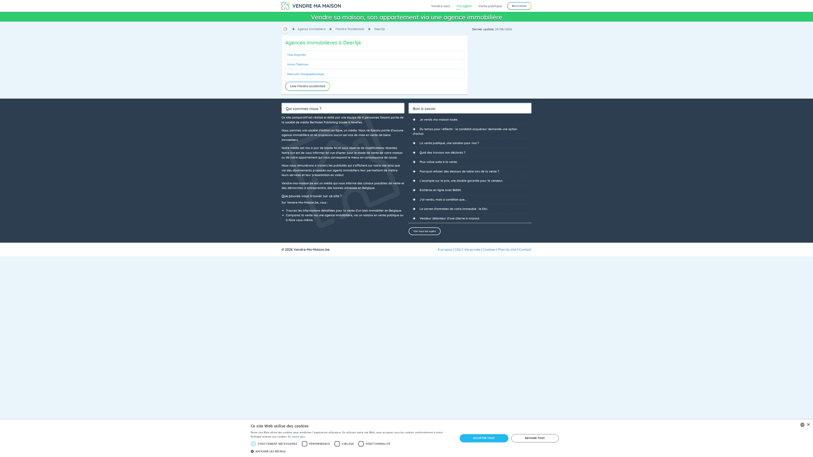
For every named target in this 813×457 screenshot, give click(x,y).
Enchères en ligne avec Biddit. (440, 190)
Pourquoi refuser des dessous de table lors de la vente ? (459, 171)
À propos (445, 249)
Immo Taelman (297, 64)
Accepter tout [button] (484, 438)
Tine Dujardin (296, 55)
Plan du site (507, 249)
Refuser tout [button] (535, 438)
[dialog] (406, 438)
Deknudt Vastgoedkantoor (305, 74)
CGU (458, 249)
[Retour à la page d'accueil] (311, 5)
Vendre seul (440, 6)
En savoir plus (296, 436)
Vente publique (490, 6)
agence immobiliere (312, 29)
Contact (525, 249)
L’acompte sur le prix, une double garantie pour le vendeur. (461, 181)
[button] (351, 451)
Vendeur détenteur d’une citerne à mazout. (450, 218)
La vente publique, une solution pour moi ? (449, 143)
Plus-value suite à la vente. (439, 162)
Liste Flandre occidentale (307, 86)
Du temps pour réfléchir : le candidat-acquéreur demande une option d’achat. (465, 131)
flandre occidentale (350, 29)
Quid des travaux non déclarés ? (442, 152)
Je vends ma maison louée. (439, 119)
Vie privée (472, 249)
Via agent (464, 6)
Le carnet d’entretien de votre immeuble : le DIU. (454, 209)
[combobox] (802, 425)
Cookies (489, 249)
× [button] (808, 424)
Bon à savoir (519, 5)
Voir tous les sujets (424, 231)
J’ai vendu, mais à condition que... (443, 199)
